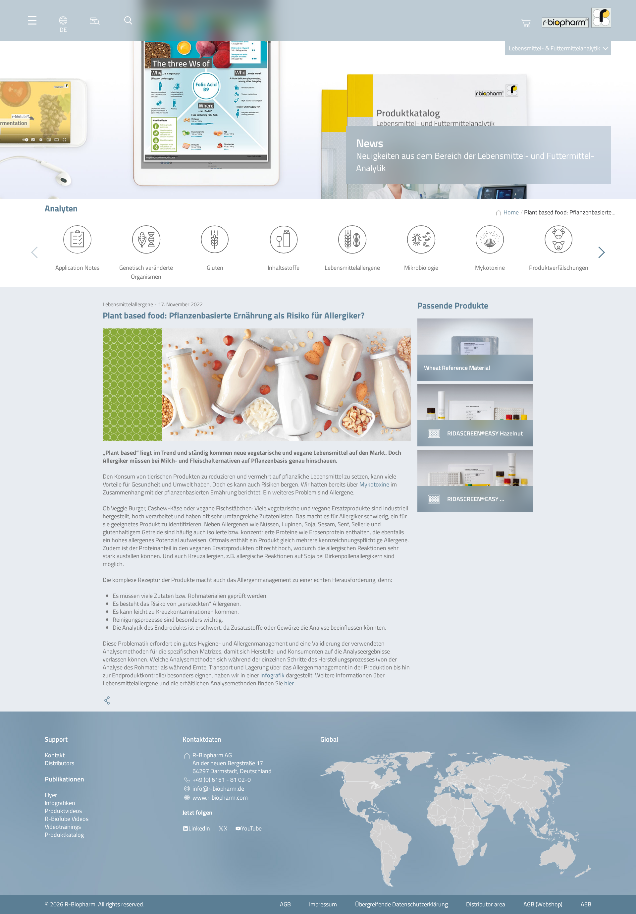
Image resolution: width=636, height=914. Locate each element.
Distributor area (485, 904)
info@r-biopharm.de (218, 788)
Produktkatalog (64, 834)
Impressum (323, 904)
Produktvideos (63, 810)
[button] (599, 252)
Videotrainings (63, 826)
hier (288, 683)
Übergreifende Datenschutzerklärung (401, 904)
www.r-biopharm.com (220, 797)
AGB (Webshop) (542, 904)
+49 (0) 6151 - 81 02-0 (221, 779)
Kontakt (55, 755)
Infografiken (60, 802)
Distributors (59, 763)
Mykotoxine (374, 484)
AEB (586, 904)
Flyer (51, 794)
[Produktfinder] (94, 20)
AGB (285, 904)
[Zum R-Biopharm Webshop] (526, 23)
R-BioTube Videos (66, 818)
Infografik (272, 675)
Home (511, 212)
